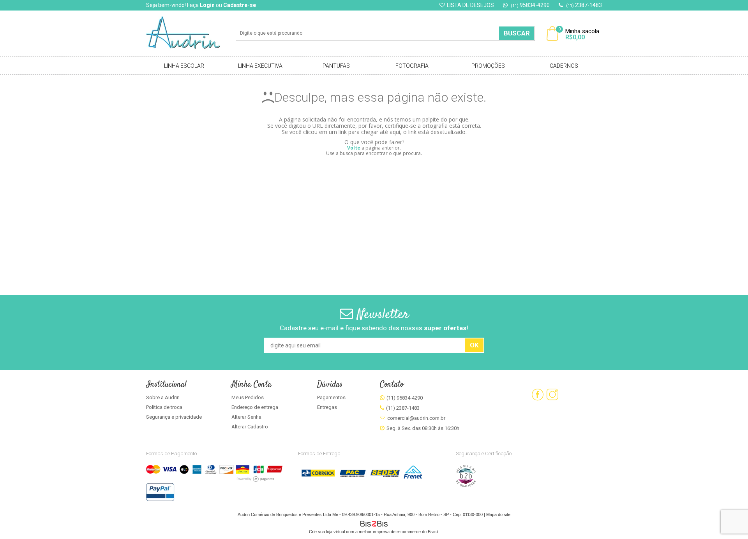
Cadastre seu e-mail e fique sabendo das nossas (374, 328)
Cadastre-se (239, 5)
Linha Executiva (260, 66)
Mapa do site (498, 514)
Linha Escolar (184, 66)
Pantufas (336, 66)
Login (207, 5)
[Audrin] (188, 33)
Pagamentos (331, 397)
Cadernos (564, 66)
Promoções (488, 66)
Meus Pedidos (247, 397)
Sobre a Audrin (163, 397)
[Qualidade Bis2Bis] (466, 485)
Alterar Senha (246, 417)
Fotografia (412, 66)
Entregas (327, 407)
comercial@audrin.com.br (416, 418)
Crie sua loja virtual (327, 531)
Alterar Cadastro (249, 427)
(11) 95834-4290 (404, 398)
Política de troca (164, 407)
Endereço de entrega (254, 407)
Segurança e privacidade (174, 417)
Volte (353, 147)
